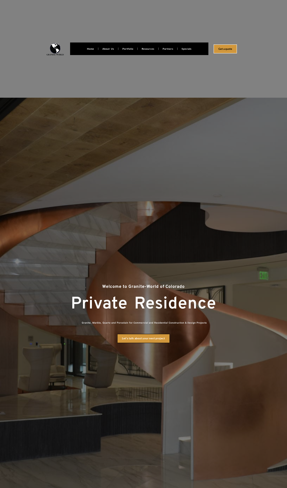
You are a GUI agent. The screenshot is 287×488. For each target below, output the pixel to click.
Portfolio (127, 48)
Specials (186, 48)
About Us (108, 48)
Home (90, 48)
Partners (168, 48)
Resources (148, 48)
